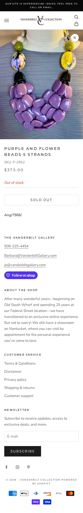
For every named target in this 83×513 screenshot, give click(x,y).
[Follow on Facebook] (6, 467)
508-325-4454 (16, 246)
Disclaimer (12, 371)
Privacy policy (15, 379)
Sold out (41, 200)
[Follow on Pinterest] (28, 467)
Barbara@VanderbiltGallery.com (30, 255)
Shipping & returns (19, 387)
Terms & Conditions (20, 363)
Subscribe (22, 451)
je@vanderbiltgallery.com (25, 264)
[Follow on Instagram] (17, 467)
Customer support (18, 395)
